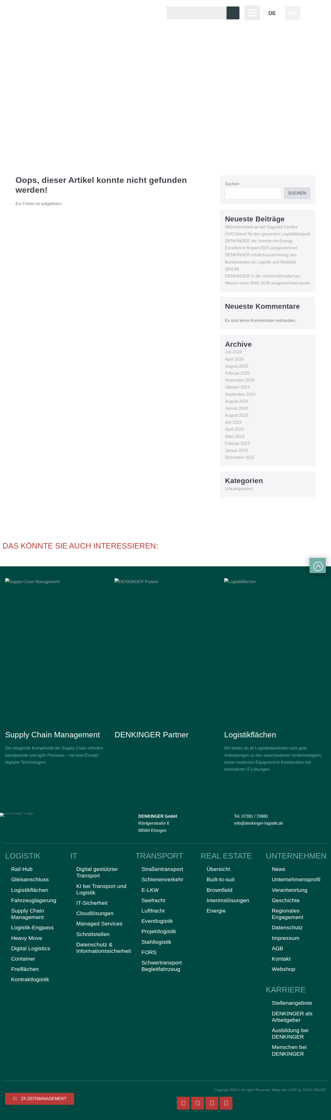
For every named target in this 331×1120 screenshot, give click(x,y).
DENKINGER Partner (152, 734)
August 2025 (236, 366)
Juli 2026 (233, 352)
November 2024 (239, 380)
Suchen (232, 184)
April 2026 (234, 359)
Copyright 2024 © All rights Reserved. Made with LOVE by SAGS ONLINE (270, 1090)
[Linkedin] (226, 1103)
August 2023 (236, 415)
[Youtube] (211, 1103)
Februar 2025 (237, 373)
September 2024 (240, 394)
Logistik (23, 856)
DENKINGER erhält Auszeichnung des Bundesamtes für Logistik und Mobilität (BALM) (260, 262)
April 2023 (234, 429)
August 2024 (236, 401)
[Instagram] (197, 1103)
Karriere (286, 989)
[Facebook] (183, 1103)
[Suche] (233, 12)
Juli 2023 (233, 422)
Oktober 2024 (237, 387)
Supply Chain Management (52, 734)
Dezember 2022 (239, 457)
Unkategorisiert (239, 488)
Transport (159, 856)
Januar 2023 (236, 450)
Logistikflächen (250, 734)
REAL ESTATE (226, 856)
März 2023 (234, 436)
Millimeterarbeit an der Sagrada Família (261, 227)
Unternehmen (296, 856)
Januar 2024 (236, 408)
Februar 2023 (237, 443)
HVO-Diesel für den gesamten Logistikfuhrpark (267, 234)
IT (73, 856)
